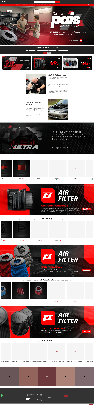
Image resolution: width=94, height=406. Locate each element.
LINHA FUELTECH (36, 4)
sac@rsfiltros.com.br (91, 4)
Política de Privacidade (39, 394)
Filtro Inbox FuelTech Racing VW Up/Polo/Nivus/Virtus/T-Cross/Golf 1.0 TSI (9, 239)
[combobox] (48, 2)
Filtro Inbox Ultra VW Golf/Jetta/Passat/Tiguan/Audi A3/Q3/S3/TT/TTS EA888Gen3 (46, 178)
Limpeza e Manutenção (39, 400)
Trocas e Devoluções (39, 396)
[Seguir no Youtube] (61, 399)
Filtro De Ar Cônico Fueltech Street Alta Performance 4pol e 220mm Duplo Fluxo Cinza (17, 300)
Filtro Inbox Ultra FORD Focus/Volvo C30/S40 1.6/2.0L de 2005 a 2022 (28, 177)
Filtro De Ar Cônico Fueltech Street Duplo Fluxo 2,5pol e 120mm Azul (72, 300)
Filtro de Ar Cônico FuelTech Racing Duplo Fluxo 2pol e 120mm (35, 361)
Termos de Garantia (39, 399)
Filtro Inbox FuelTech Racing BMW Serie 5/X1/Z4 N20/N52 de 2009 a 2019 (46, 239)
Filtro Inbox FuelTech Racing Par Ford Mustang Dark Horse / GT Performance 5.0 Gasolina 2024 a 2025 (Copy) (83, 239)
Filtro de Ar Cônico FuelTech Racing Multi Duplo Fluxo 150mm (54, 361)
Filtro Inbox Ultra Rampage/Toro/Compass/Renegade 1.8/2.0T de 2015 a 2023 (83, 178)
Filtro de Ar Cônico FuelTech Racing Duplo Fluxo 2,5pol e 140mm (72, 361)
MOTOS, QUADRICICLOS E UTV (42, 4)
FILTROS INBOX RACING (25, 4)
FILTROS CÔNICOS (31, 4)
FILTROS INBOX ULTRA (18, 4)
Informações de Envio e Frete (40, 398)
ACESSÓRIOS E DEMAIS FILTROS (50, 4)
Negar (86, 404)
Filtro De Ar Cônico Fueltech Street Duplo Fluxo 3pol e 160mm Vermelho (35, 300)
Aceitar (91, 404)
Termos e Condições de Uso (40, 395)
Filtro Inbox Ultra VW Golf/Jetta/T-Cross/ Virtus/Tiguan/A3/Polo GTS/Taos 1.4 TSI (10, 178)
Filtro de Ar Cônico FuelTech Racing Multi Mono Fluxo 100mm (17, 361)
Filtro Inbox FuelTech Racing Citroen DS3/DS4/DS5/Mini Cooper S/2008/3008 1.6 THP (28, 239)
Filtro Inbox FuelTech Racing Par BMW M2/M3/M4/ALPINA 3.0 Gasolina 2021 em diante (64, 239)
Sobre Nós (38, 393)
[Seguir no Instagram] (60, 399)
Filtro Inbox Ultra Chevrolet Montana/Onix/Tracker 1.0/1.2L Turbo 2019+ (64, 177)
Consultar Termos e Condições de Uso (80, 404)
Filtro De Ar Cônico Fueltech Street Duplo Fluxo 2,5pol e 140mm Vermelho (53, 300)
